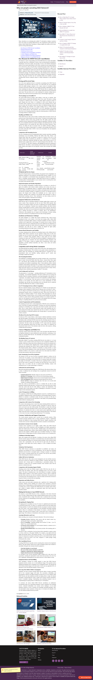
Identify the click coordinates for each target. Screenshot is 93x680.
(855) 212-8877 (23, 662)
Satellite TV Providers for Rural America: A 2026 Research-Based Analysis (66, 53)
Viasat (61, 72)
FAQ (39, 655)
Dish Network (62, 63)
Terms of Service (67, 667)
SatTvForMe (22, 667)
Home (52, 2)
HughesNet (62, 74)
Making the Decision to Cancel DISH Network (30, 57)
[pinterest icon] (61, 660)
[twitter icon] (53, 660)
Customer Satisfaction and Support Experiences (31, 55)
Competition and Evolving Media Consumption (31, 52)
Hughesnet (54, 657)
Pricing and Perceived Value (27, 49)
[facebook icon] (56, 660)
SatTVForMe (20, 5)
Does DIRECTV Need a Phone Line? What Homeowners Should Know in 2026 (67, 36)
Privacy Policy (61, 667)
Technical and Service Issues (27, 51)
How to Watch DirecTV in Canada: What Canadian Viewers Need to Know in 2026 (68, 19)
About (39, 652)
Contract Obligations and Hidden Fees (29, 54)
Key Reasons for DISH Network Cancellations (30, 48)
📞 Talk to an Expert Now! (85, 677)
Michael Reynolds (29, 12)
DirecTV (61, 66)
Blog (67, 2)
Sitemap (39, 659)
